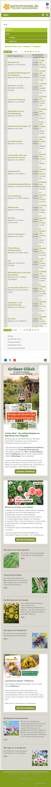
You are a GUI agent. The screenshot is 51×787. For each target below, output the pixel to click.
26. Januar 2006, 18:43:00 (42, 73)
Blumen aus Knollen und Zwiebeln (19, 507)
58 (25, 52)
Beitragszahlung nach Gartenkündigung (16, 112)
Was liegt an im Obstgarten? (15, 630)
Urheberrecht (37, 774)
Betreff (9, 56)
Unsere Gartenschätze (12, 575)
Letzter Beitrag (41, 56)
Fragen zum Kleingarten (16, 100)
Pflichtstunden (13, 207)
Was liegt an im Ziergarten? (15, 748)
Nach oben (7, 330)
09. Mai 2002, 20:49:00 (42, 124)
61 (33, 52)
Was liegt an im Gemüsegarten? (16, 550)
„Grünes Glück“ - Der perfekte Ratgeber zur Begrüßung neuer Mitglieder (22, 434)
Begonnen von (18, 56)
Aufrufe (35, 57)
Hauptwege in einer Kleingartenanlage (15, 303)
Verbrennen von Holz (15, 86)
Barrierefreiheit (25, 779)
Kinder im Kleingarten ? (16, 234)
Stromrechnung (13, 62)
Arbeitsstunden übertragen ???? (19, 126)
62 (36, 52)
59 (28, 52)
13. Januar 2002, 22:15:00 (42, 139)
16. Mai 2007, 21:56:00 (42, 261)
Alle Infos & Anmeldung (25, 540)
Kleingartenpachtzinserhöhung (19, 184)
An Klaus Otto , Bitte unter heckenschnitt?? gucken (17, 156)
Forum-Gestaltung (14, 196)
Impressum (13, 774)
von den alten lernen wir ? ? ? (18, 287)
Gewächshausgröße (15, 141)
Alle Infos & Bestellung (25, 708)
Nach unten (8, 52)
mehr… (23, 558)
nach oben (41, 783)
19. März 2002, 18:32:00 (42, 62)
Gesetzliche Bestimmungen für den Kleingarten (19, 74)
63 (39, 52)
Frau (9, 261)
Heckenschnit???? (14, 171)
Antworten (35, 55)
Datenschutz (24, 774)
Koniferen (11, 218)
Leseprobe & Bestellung (25, 471)
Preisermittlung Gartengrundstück (14, 249)
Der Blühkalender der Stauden (16, 600)
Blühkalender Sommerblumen (16, 718)
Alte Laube (12, 319)
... (23, 52)
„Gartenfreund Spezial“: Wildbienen (19, 681)
